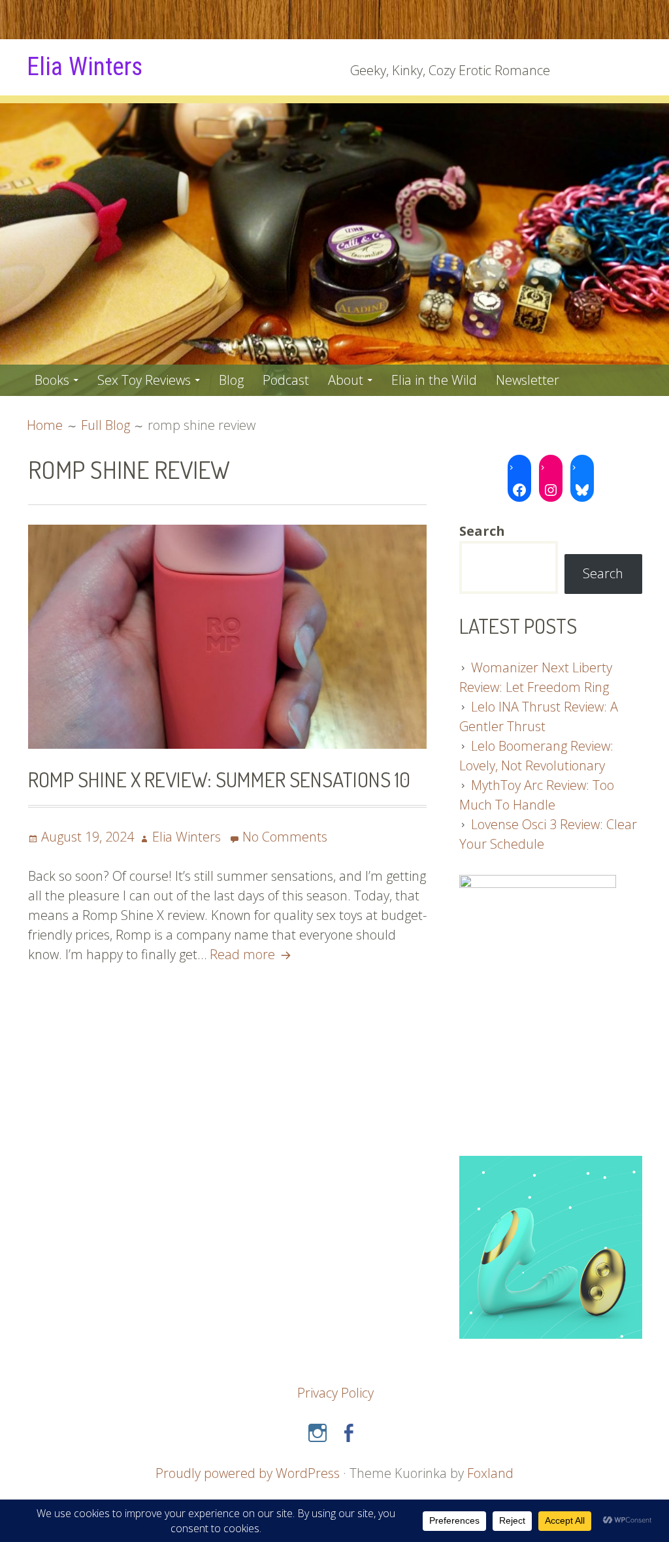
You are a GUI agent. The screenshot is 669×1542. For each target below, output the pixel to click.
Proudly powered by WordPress (247, 1473)
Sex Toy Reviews (144, 380)
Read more (252, 954)
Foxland (490, 1473)
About (345, 380)
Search (603, 573)
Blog (231, 380)
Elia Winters (84, 66)
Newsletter (527, 380)
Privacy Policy (335, 1393)
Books (52, 380)
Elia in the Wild (434, 380)
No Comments (284, 836)
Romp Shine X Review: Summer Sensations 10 (219, 779)
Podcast (286, 380)
